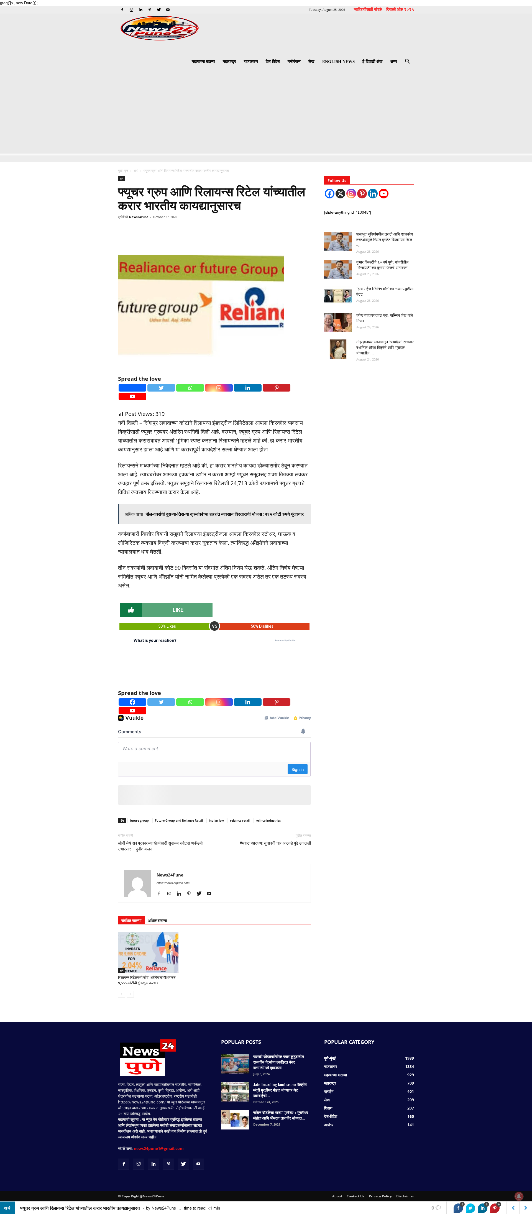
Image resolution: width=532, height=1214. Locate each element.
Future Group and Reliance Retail (179, 820)
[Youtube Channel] (383, 193)
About (337, 1196)
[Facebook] (122, 10)
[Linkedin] (140, 10)
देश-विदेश (273, 61)
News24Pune (139, 217)
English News (338, 61)
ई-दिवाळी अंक (372, 61)
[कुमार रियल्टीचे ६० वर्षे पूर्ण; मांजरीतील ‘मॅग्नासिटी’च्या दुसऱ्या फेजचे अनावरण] (338, 269)
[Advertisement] (266, 114)
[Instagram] (131, 10)
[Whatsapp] (190, 388)
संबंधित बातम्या (131, 920)
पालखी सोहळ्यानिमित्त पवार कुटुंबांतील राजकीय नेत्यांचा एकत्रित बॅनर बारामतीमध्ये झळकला (278, 1062)
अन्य (393, 61)
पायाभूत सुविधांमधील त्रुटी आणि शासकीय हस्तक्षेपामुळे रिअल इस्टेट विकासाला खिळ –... (384, 239)
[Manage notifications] (519, 1196)
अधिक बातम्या (157, 920)
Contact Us (355, 1196)
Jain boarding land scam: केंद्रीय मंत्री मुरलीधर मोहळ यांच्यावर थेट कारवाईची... (280, 1090)
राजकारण (251, 61)
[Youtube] (168, 10)
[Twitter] (159, 10)
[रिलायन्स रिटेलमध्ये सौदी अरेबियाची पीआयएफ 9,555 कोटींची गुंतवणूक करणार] (148, 952)
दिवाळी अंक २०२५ (400, 9)
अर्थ (136, 170)
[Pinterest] (149, 10)
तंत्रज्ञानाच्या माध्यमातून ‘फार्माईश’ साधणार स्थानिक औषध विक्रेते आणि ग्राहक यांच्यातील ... (385, 347)
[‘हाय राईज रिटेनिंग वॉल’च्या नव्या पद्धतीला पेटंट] (338, 296)
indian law (216, 820)
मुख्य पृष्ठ (123, 170)
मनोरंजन (294, 61)
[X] (340, 193)
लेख (311, 61)
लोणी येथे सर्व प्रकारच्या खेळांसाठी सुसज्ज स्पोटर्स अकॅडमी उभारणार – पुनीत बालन (160, 846)
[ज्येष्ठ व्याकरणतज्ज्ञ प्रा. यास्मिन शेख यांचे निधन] (338, 322)
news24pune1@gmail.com (159, 1148)
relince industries (268, 820)
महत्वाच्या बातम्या (203, 61)
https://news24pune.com (173, 883)
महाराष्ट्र (229, 61)
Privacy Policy (380, 1196)
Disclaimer (405, 1196)
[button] (407, 62)
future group (139, 820)
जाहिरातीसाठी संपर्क (368, 9)
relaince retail (240, 820)
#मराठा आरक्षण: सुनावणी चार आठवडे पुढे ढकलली (275, 843)
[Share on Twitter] (470, 1208)
